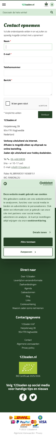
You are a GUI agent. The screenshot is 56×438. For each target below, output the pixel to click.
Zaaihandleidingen (28, 284)
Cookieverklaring (28, 304)
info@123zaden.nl (20, 167)
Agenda (28, 288)
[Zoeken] (51, 12)
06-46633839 (18, 159)
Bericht (7, 80)
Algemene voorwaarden (28, 344)
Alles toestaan (28, 242)
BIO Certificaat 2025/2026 (28, 376)
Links (28, 300)
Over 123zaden (28, 276)
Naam (7, 41)
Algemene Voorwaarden (24, 433)
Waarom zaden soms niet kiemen (28, 308)
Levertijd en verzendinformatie (28, 280)
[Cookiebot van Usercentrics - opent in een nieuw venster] (40, 184)
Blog (28, 296)
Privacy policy (28, 347)
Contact (28, 340)
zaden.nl (28, 4)
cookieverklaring (36, 220)
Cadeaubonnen (28, 292)
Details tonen (40, 232)
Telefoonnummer (12, 67)
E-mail (7, 54)
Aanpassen (26, 252)
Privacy (39, 433)
